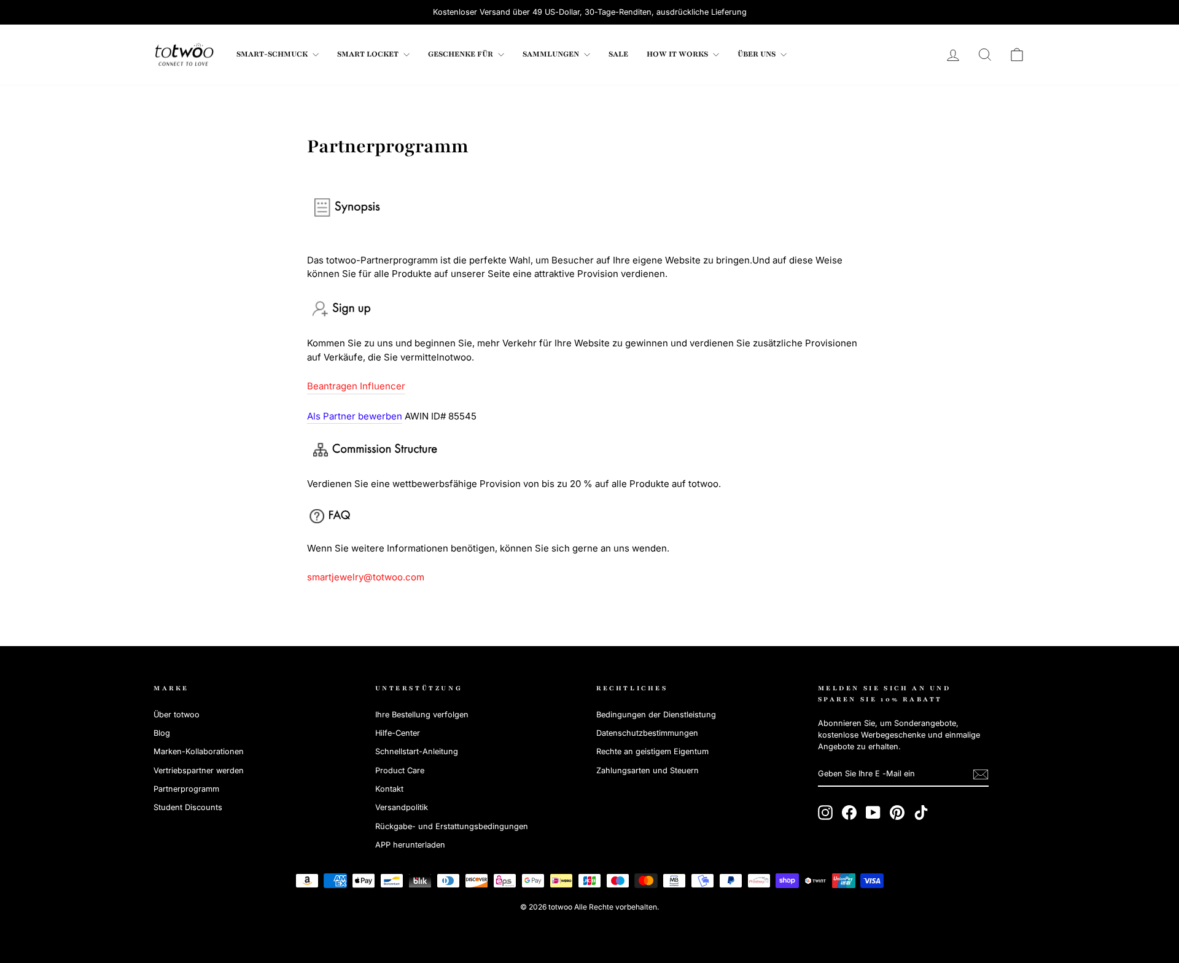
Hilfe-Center (397, 733)
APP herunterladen (410, 844)
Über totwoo (177, 714)
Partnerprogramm (186, 788)
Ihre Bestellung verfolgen (422, 714)
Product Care (399, 770)
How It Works (678, 54)
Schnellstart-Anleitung (416, 751)
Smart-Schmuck (272, 54)
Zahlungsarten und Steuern (647, 770)
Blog (162, 733)
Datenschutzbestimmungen (647, 733)
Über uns (757, 54)
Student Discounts (188, 807)
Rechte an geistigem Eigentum (652, 751)
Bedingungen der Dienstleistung (656, 714)
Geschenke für (461, 54)
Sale (618, 54)
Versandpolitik (401, 807)
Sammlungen (552, 54)
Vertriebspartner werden (199, 770)
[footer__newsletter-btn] (981, 774)
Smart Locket (368, 54)
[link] (184, 54)
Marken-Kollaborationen (199, 751)
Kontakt (389, 788)
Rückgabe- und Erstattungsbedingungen (451, 826)
